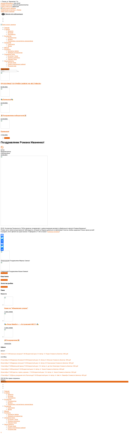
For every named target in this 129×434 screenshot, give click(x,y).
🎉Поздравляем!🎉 (12, 340)
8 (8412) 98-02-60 (6, 6)
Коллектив (7, 36)
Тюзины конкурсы (14, 57)
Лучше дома (12, 62)
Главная (6, 28)
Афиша (6, 48)
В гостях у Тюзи (13, 56)
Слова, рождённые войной (16, 64)
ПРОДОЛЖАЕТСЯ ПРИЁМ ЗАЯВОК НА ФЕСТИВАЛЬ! (21, 84)
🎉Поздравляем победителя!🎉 (13, 116)
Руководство (12, 38)
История (10, 33)
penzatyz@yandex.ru (7, 3)
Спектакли (11, 44)
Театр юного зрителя (7, 11)
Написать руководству (15, 52)
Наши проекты (9, 61)
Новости (10, 31)
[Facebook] (64, 235)
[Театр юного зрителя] (8, 8)
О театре (7, 29)
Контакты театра (13, 51)
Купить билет (5, 69)
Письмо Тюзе (12, 59)
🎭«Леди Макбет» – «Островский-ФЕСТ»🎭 (21, 324)
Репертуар (7, 43)
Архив (10, 46)
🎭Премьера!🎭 (7, 100)
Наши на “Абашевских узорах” (16, 308)
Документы (12, 34)
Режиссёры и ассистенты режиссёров (20, 41)
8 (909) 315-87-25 (6, 5)
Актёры (10, 39)
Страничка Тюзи (9, 54)
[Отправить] (64, 241)
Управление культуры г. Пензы (11, 10)
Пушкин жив (12, 66)
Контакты (7, 49)
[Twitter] (64, 238)
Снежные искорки (53, 232)
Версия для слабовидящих (14, 14)
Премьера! (5, 131)
